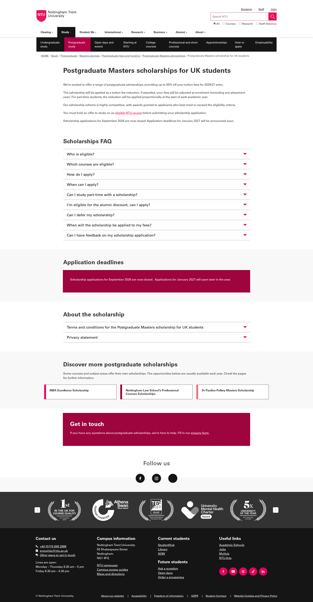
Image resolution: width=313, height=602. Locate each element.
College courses (151, 44)
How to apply (239, 44)
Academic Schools (231, 545)
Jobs (274, 9)
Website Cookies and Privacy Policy (255, 595)
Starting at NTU (130, 44)
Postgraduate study (76, 44)
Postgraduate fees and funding (121, 55)
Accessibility (139, 595)
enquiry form (200, 433)
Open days (165, 573)
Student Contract (216, 595)
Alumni (180, 32)
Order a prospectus (171, 577)
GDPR (194, 595)
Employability (264, 42)
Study (65, 32)
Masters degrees (90, 55)
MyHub (224, 553)
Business (159, 32)
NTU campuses (107, 565)
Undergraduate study (50, 44)
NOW (161, 553)
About (199, 32)
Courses (231, 23)
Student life (87, 32)
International (113, 32)
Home (45, 55)
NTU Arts (225, 558)
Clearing (46, 32)
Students (246, 9)
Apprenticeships (216, 42)
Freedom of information (168, 595)
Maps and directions (111, 574)
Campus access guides (112, 569)
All (218, 23)
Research (247, 23)
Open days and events (104, 44)
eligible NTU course (128, 113)
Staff (261, 9)
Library (163, 549)
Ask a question (168, 568)
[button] (37, 510)
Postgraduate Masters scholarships (164, 55)
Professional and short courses (183, 44)
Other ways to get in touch (57, 555)
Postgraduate (69, 55)
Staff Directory (268, 23)
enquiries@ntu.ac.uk (54, 551)
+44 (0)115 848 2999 (53, 546)
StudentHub (166, 545)
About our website (112, 595)
